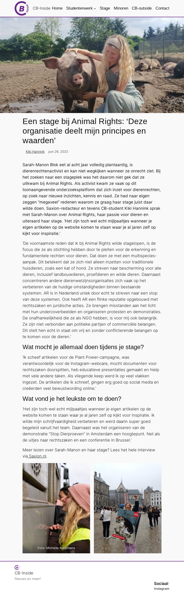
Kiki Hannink (35, 151)
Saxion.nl (37, 456)
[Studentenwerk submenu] (95, 8)
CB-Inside (41, 8)
